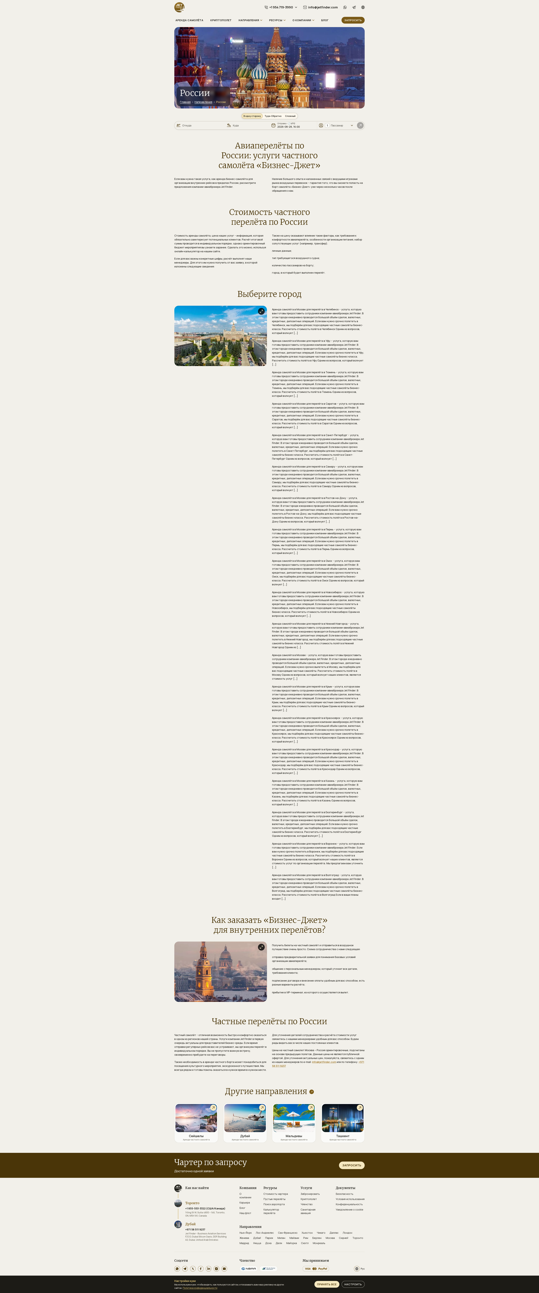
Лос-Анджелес (265, 1232)
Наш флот (245, 1213)
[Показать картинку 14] (243, 362)
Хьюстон (307, 1232)
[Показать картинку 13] (237, 362)
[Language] (363, 7)
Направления (203, 102)
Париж (269, 1238)
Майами (294, 1238)
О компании (245, 1195)
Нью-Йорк (245, 1232)
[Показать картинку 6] (198, 362)
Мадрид (244, 1243)
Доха (268, 1243)
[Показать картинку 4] (187, 362)
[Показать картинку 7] (203, 362)
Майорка (291, 1243)
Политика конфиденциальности (200, 1287)
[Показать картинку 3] (181, 362)
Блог (242, 1208)
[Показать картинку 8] (209, 362)
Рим (305, 1238)
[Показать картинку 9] (215, 362)
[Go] (360, 125)
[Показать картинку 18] (265, 362)
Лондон (347, 1232)
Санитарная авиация (308, 1211)
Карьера (244, 1202)
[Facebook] (201, 1269)
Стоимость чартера (275, 1193)
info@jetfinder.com (324, 1062)
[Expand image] (261, 311)
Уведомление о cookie (349, 1209)
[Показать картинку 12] (232, 362)
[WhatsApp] (345, 7)
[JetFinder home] (179, 7)
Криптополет (309, 1199)
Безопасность (344, 1193)
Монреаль (319, 1243)
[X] (193, 1269)
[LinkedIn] (208, 1269)
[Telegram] (354, 7)
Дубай (257, 1238)
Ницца (257, 1243)
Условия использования (350, 1199)
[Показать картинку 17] (260, 362)
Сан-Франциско (287, 1232)
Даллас (334, 1232)
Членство (307, 1204)
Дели (279, 1243)
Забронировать (310, 1193)
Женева (244, 1238)
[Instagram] (216, 1269)
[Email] (224, 1269)
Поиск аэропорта (274, 1204)
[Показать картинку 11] (226, 362)
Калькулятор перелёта (271, 1211)
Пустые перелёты (274, 1199)
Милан (281, 1238)
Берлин (316, 1238)
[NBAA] (248, 1269)
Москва (330, 1238)
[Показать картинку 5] (192, 362)
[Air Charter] (268, 1269)
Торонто (357, 1238)
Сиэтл (305, 1243)
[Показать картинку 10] (220, 362)
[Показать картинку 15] (248, 362)
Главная (185, 102)
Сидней (343, 1238)
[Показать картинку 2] (175, 362)
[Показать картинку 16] (254, 362)
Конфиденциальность (349, 1204)
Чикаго (321, 1232)
